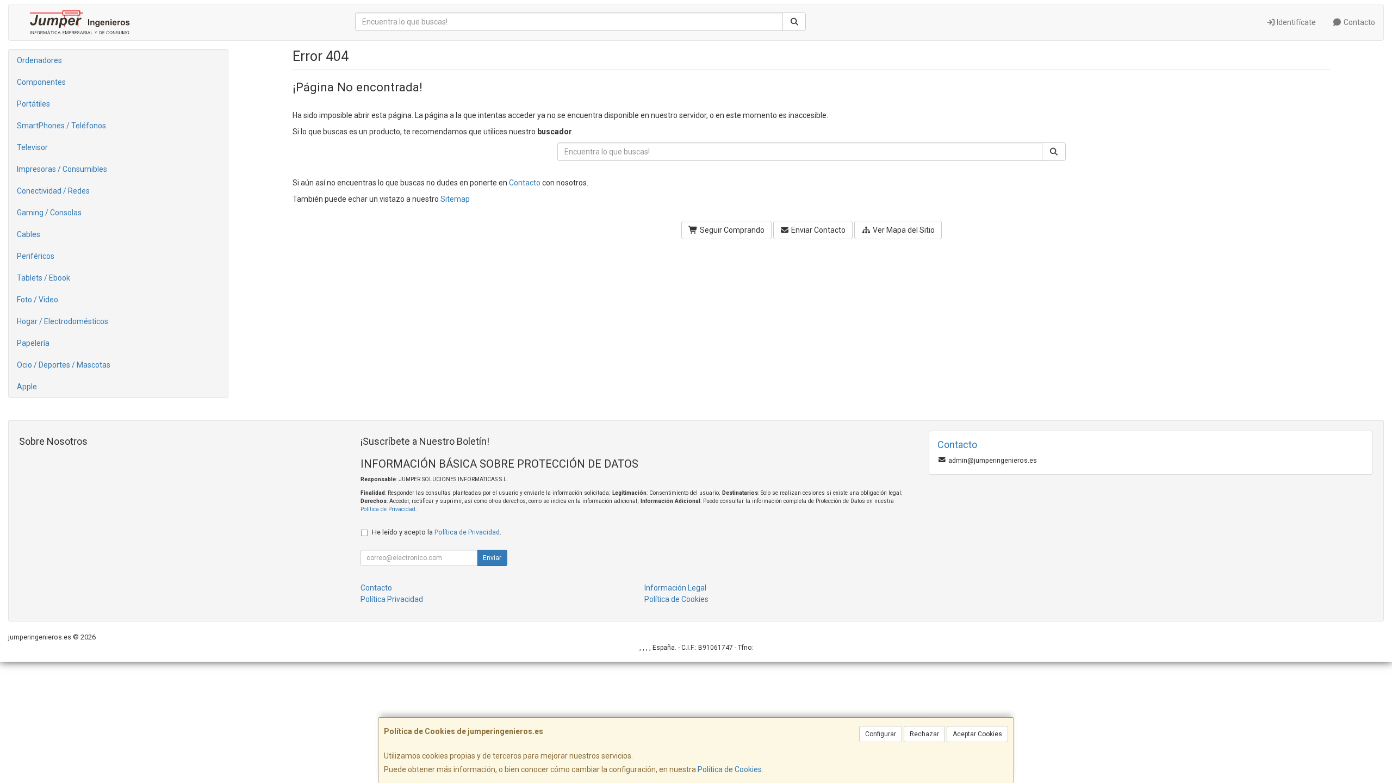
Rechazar (924, 734)
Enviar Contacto (818, 230)
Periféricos (35, 256)
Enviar (492, 558)
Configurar (880, 734)
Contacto (1358, 22)
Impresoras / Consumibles (62, 169)
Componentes (41, 82)
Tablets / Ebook (43, 278)
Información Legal (675, 587)
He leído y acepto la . (436, 532)
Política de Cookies (730, 769)
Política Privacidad (392, 599)
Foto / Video (37, 299)
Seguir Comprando (731, 230)
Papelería (33, 343)
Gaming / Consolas (49, 212)
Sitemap (455, 199)
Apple (27, 386)
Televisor (32, 147)
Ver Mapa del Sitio (903, 230)
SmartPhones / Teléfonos (61, 125)
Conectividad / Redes (53, 191)
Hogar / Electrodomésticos (62, 321)
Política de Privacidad (388, 509)
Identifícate (1295, 22)
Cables (28, 234)
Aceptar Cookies (977, 734)
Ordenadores (39, 60)
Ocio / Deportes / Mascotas (63, 365)
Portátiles (33, 104)
